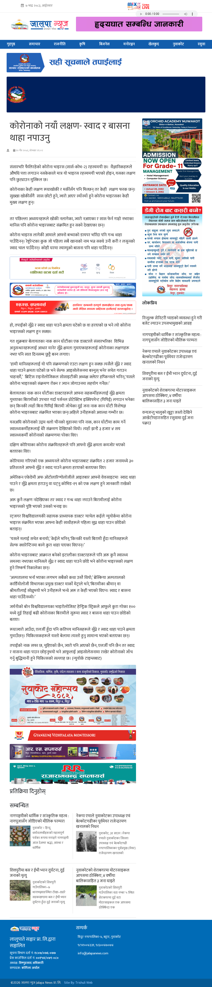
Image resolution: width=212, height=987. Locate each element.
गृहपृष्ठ (11, 44)
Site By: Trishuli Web (78, 983)
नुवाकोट (178, 44)
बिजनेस (104, 44)
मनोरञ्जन (129, 44)
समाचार (34, 44)
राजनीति (60, 44)
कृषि (82, 44)
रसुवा (201, 44)
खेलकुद (153, 44)
